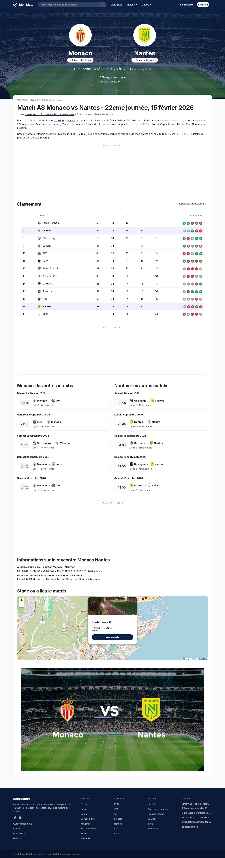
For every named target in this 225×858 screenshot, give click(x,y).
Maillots (17, 838)
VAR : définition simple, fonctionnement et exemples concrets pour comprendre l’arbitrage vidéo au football (197, 822)
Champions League (158, 809)
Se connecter (187, 4)
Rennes (118, 823)
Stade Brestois (51, 268)
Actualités (116, 4)
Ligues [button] (145, 4)
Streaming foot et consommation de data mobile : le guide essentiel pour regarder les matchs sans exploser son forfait (197, 804)
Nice (45, 298)
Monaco (59, 120)
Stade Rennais (51, 222)
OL (115, 814)
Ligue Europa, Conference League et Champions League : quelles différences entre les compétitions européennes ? (197, 813)
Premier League (156, 814)
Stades (84, 833)
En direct (85, 804)
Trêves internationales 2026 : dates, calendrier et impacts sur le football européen (197, 808)
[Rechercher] (103, 4)
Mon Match (22, 100)
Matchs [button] (131, 4)
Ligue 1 (34, 100)
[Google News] (20, 817)
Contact (17, 828)
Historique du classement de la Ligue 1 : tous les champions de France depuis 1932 (197, 817)
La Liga (151, 818)
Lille (116, 828)
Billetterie (85, 838)
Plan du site (19, 833)
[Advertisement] (111, 169)
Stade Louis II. (108, 81)
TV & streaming (88, 828)
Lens (116, 833)
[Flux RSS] (25, 817)
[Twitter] (14, 817)
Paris (45, 260)
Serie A (151, 823)
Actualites (85, 823)
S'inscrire (203, 4)
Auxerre (47, 291)
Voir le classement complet (192, 203)
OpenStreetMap (200, 658)
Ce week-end (88, 818)
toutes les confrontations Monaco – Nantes (49, 114)
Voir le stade (112, 637)
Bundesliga (153, 828)
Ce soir (84, 809)
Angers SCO (50, 276)
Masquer (118, 146)
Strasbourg (49, 238)
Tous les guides (190, 826)
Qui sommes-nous (22, 823)
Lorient (47, 245)
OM (116, 809)
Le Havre (48, 283)
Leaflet (188, 658)
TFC (45, 253)
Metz (45, 314)
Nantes (71, 120)
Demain (84, 814)
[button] (135, 599)
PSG (116, 804)
